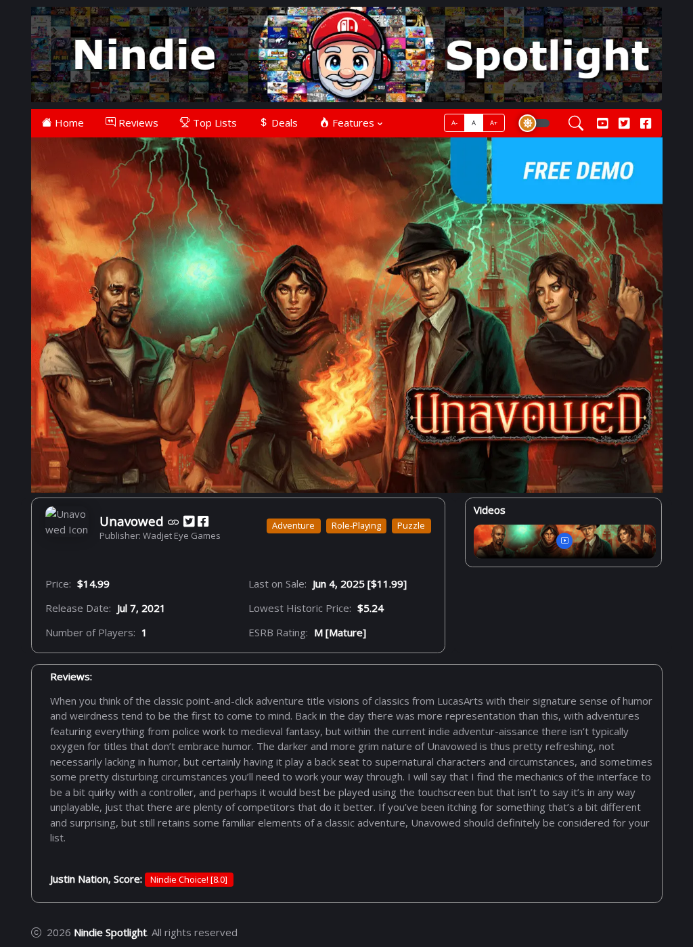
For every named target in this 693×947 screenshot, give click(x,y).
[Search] (575, 123)
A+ (494, 122)
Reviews (137, 122)
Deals (283, 122)
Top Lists (213, 122)
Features (352, 122)
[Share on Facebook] (203, 521)
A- (454, 122)
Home (68, 122)
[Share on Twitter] (188, 521)
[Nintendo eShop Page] (173, 521)
